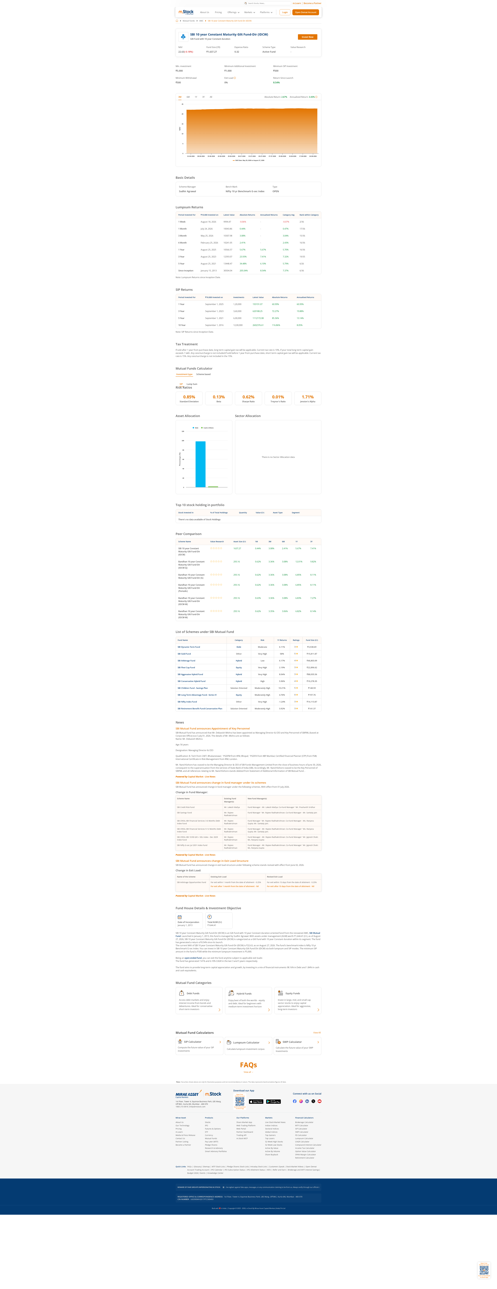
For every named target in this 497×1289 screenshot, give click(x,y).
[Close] (281, 614)
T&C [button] (247, 672)
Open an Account (264, 666)
